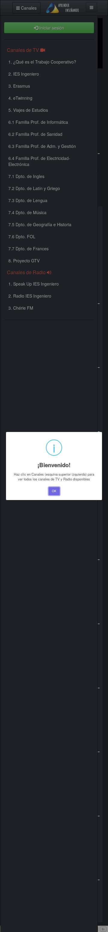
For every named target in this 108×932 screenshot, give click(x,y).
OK (54, 491)
